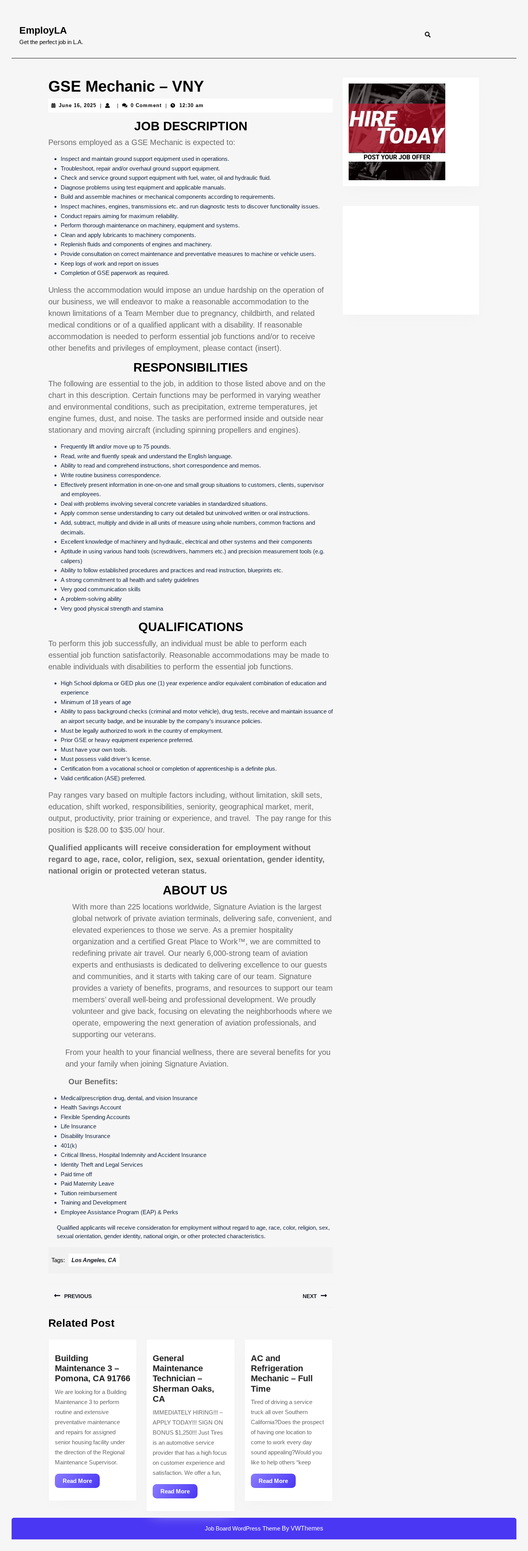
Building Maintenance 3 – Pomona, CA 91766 (92, 1368)
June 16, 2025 (77, 105)
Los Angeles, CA (94, 1260)
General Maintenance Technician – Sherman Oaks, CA (183, 1378)
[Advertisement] (411, 260)
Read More (81, 1482)
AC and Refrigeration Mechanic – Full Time (282, 1373)
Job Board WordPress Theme (242, 1528)
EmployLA (43, 30)
